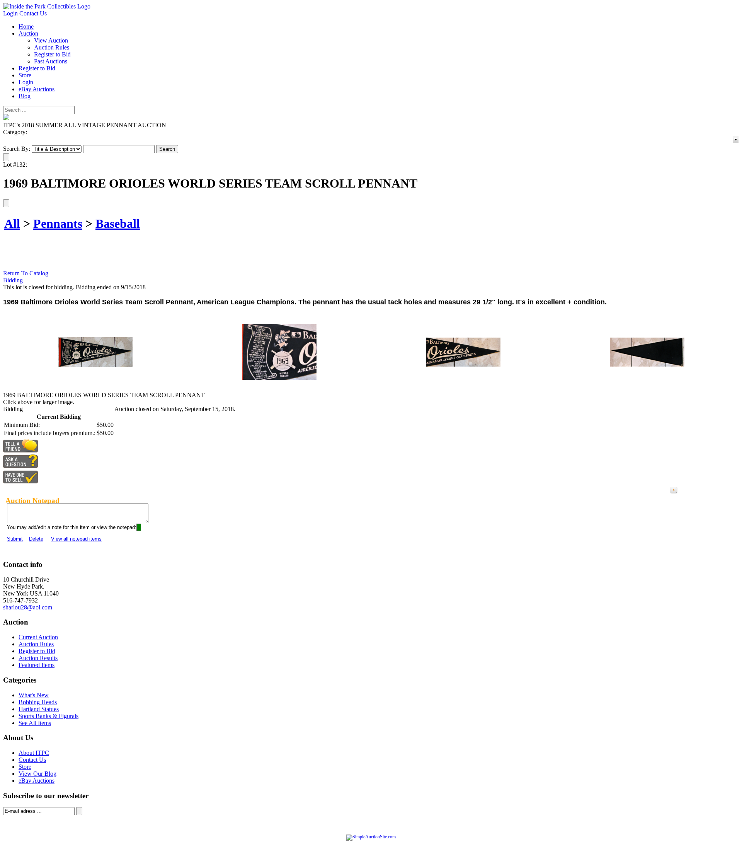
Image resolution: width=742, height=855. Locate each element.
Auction (28, 33)
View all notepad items (76, 539)
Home (26, 26)
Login (10, 13)
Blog (25, 96)
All (12, 223)
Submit (15, 539)
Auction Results (38, 658)
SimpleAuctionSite (386, 845)
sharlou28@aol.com (27, 607)
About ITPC (34, 752)
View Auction (51, 40)
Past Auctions (50, 61)
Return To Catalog (25, 273)
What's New (34, 695)
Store (25, 75)
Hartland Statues (39, 709)
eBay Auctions (36, 89)
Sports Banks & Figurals (48, 716)
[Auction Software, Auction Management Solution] (371, 837)
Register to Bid (52, 54)
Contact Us (33, 13)
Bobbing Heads (38, 702)
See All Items (35, 723)
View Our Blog (37, 773)
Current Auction (38, 637)
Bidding (13, 280)
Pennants (57, 223)
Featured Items (36, 665)
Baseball (117, 223)
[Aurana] (46, 6)
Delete (36, 539)
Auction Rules (51, 47)
